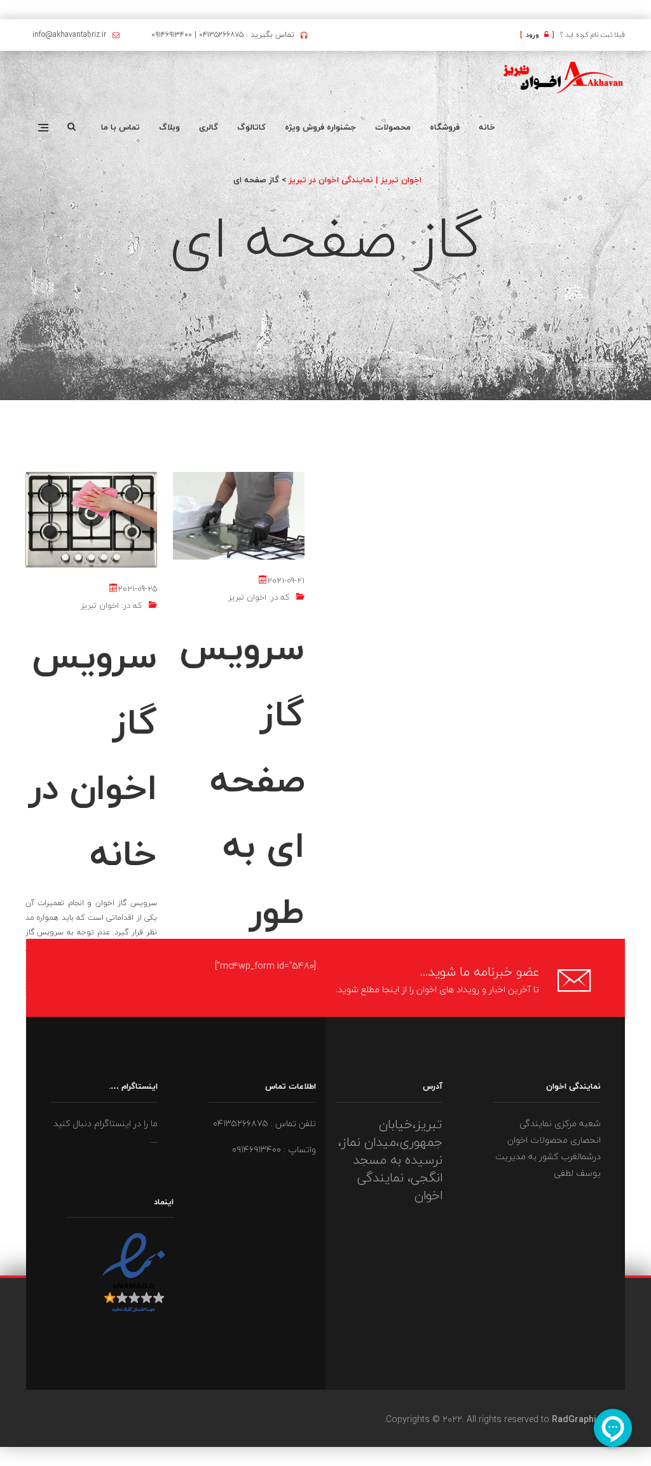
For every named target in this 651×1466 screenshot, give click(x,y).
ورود (537, 35)
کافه (650, 10)
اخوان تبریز (100, 605)
